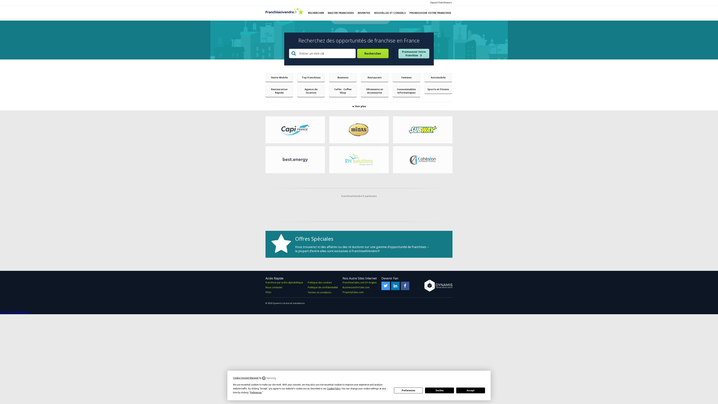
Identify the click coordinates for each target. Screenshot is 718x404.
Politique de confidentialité (323, 287)
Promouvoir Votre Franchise (414, 53)
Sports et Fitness (438, 89)
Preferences (408, 390)
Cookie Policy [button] (333, 388)
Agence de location (311, 91)
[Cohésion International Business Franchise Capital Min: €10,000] (422, 159)
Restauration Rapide (279, 91)
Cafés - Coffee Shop (343, 91)
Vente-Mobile (279, 77)
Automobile (438, 77)
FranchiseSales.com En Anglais (360, 282)
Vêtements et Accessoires (374, 91)
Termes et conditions (320, 292)
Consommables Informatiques (406, 91)
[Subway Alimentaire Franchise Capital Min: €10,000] (422, 129)
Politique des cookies (320, 282)
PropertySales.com (353, 292)
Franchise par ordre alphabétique (284, 282)
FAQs (268, 292)
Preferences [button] (256, 392)
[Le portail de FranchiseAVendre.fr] (285, 14)
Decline (440, 390)
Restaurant (375, 77)
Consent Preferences (15, 312)
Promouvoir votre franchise (430, 13)
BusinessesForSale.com (356, 287)
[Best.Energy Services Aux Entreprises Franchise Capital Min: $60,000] (295, 159)
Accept (471, 390)
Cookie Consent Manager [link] (246, 378)
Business (342, 77)
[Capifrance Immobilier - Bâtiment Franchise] (295, 129)
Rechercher (316, 13)
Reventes (364, 13)
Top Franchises (311, 77)
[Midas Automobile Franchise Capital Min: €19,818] (359, 129)
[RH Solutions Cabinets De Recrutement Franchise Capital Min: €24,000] (359, 159)
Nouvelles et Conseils (390, 13)
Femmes (406, 77)
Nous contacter (274, 287)
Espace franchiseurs (441, 2)
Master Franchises (341, 13)
